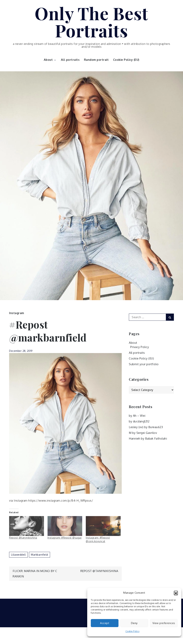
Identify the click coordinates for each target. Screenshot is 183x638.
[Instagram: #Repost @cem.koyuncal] (103, 526)
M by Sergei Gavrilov (143, 433)
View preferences (163, 623)
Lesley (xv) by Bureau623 (146, 427)
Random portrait (96, 59)
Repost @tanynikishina (23, 537)
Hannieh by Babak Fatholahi (148, 438)
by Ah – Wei (137, 415)
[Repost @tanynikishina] (26, 526)
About (48, 59)
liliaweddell (18, 554)
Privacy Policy (139, 347)
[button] (176, 593)
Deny (134, 623)
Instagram (16, 313)
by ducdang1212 (139, 421)
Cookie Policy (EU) (126, 59)
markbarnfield (39, 554)
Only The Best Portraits (91, 22)
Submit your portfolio (144, 364)
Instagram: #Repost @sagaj (65, 537)
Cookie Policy (132, 631)
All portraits (70, 59)
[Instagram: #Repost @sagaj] (65, 526)
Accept (104, 623)
